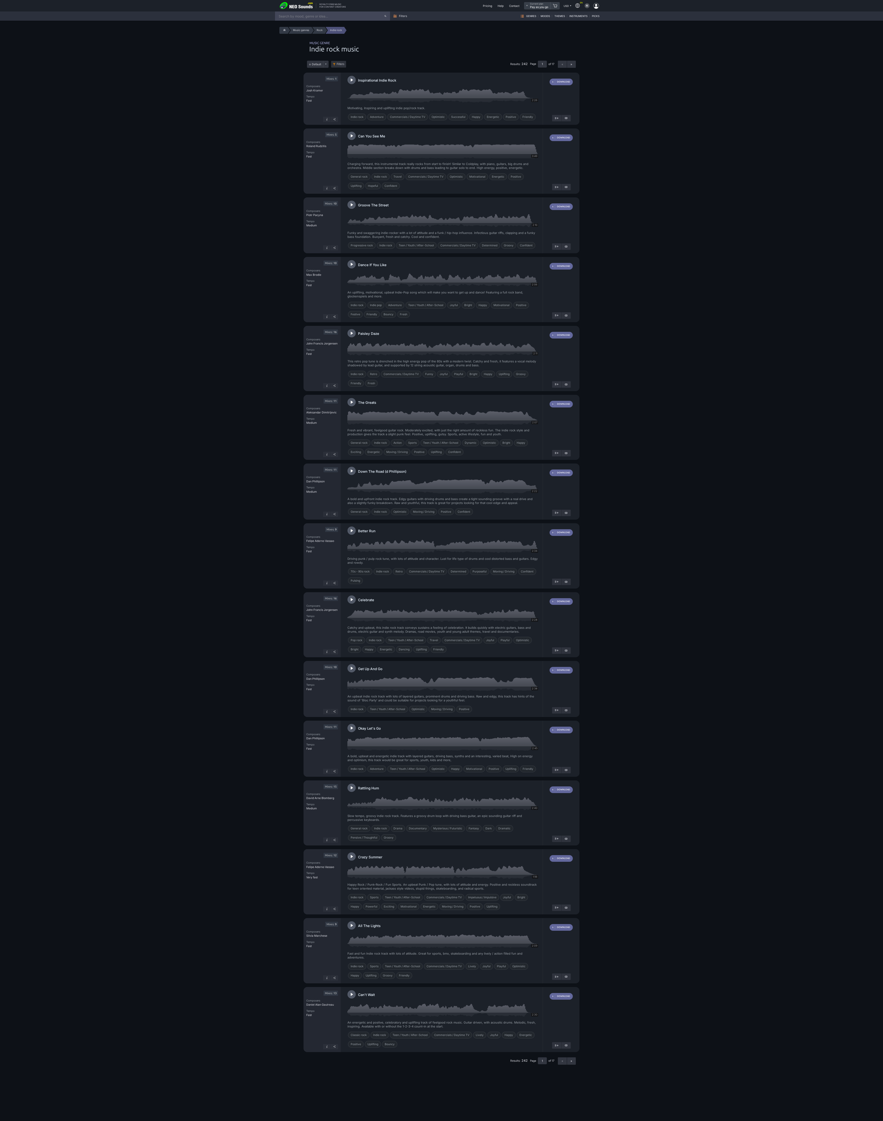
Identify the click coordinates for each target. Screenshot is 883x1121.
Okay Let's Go (369, 728)
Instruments (578, 16)
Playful (458, 374)
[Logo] (296, 5)
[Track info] (326, 119)
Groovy (508, 245)
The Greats (367, 402)
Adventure (377, 117)
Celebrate (366, 600)
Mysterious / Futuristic (447, 828)
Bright (468, 305)
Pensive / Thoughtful (364, 837)
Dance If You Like (372, 265)
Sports (412, 442)
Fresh (403, 314)
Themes (559, 16)
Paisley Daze (368, 333)
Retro (373, 374)
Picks (595, 16)
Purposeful (480, 571)
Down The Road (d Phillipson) (382, 471)
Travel (397, 176)
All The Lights (369, 926)
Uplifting (356, 186)
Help (501, 6)
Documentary (418, 828)
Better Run (367, 531)
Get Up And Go (370, 669)
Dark (488, 828)
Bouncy (388, 314)
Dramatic (504, 828)
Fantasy (474, 828)
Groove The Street (373, 205)
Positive (511, 117)
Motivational (477, 176)
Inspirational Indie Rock (377, 80)
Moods (545, 16)
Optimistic (438, 117)
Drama (397, 828)
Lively (472, 966)
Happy (476, 117)
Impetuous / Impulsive (482, 897)
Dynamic (470, 442)
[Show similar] (566, 118)
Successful (458, 117)
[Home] (283, 30)
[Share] (334, 119)
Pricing (487, 6)
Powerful (371, 906)
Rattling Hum (368, 788)
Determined (489, 245)
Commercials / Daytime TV (407, 117)
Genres (531, 16)
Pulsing (355, 580)
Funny (429, 374)
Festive (355, 314)
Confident (390, 186)
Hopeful (373, 186)
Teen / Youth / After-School (416, 245)
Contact (514, 6)
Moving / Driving (397, 452)
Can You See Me (371, 136)
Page (533, 63)
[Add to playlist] (557, 118)
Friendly (527, 117)
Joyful (454, 305)
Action (397, 442)
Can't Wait (366, 995)
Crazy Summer (370, 857)
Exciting (356, 452)
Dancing (404, 649)
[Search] (385, 16)
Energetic (493, 117)
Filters (340, 64)
